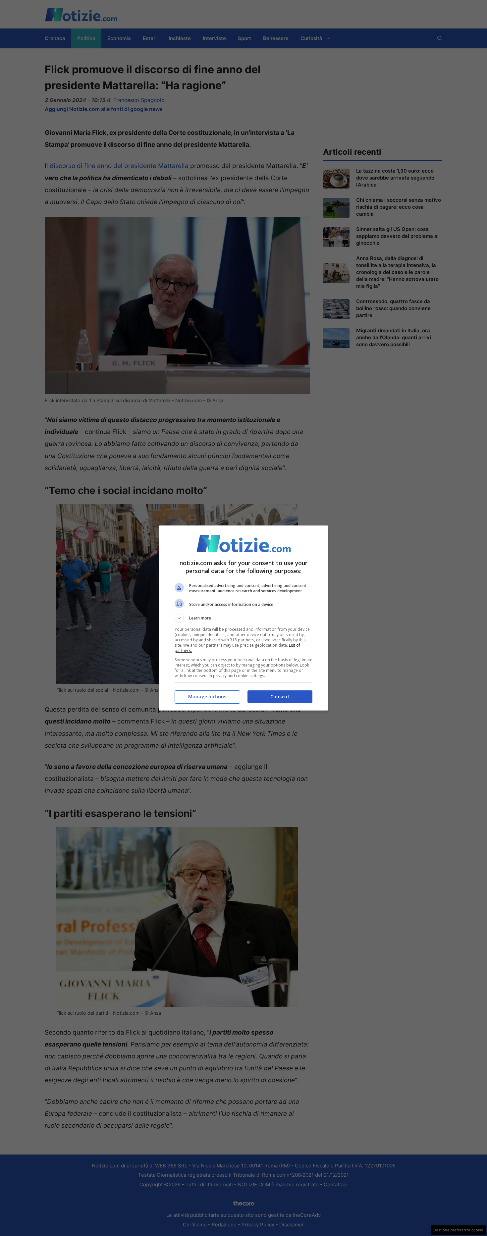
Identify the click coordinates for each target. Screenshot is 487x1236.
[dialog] (243, 618)
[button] (243, 618)
